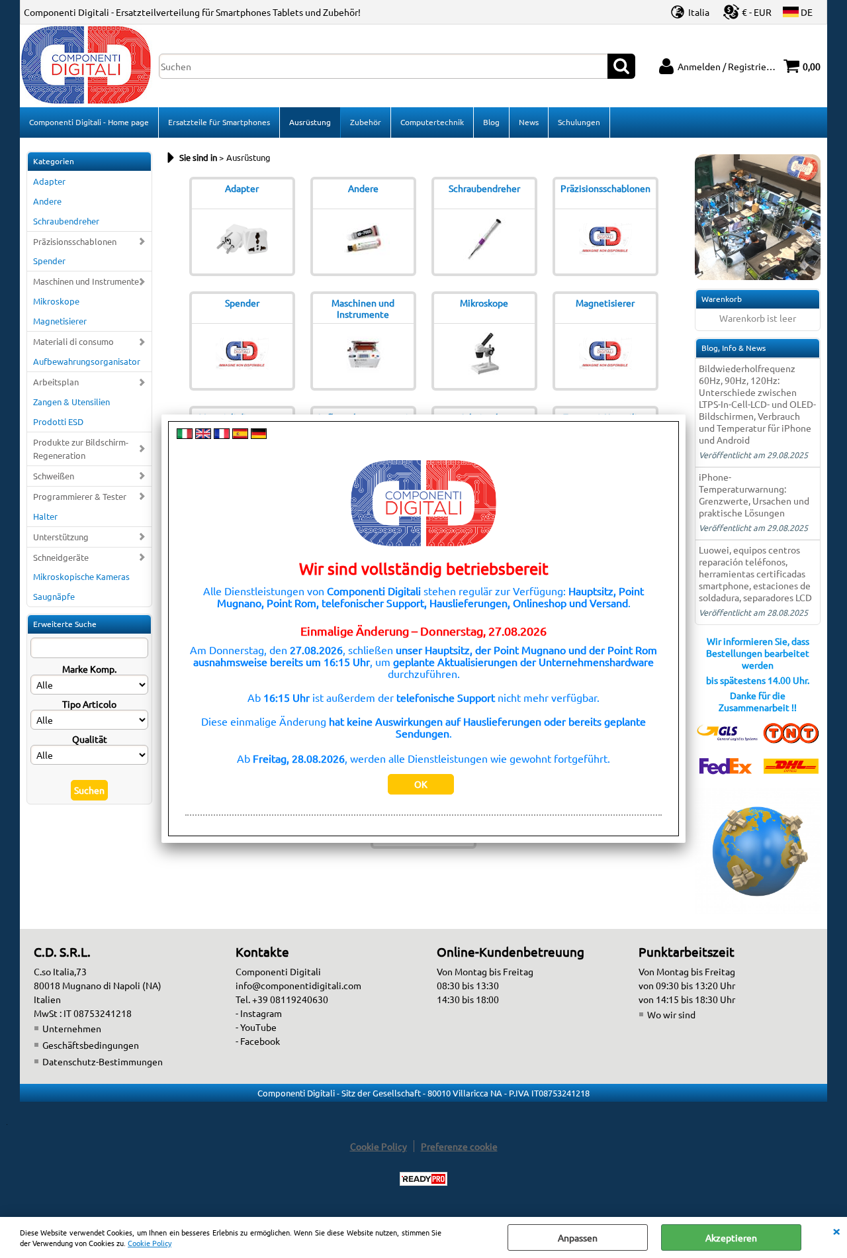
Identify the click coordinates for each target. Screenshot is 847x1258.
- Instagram (259, 1013)
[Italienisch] (184, 435)
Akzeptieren (731, 1237)
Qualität (89, 739)
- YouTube (256, 1027)
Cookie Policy (149, 1242)
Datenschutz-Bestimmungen (102, 1061)
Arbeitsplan (56, 381)
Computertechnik (432, 122)
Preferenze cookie (459, 1146)
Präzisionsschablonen (74, 241)
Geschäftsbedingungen (90, 1045)
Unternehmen (71, 1028)
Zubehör (365, 122)
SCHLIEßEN (836, 1230)
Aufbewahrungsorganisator (86, 361)
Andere (47, 201)
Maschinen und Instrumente (86, 281)
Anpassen (578, 1237)
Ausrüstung (310, 122)
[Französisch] (221, 435)
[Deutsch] (258, 435)
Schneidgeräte (61, 557)
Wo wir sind (671, 1014)
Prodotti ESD (58, 421)
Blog (491, 122)
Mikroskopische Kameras (81, 576)
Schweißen (53, 475)
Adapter (49, 181)
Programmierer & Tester (79, 496)
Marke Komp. (89, 669)
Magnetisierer (60, 320)
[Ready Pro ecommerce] (423, 1179)
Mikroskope (56, 301)
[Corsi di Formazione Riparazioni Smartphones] (758, 276)
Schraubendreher (66, 220)
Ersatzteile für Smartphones (219, 122)
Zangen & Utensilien (71, 401)
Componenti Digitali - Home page (89, 122)
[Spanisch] (240, 435)
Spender (49, 260)
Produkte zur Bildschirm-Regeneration (80, 448)
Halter (45, 516)
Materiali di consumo (73, 341)
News (529, 122)
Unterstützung (61, 536)
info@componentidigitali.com (298, 985)
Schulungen (579, 122)
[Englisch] (203, 435)
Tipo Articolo (89, 704)
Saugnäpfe (54, 596)
